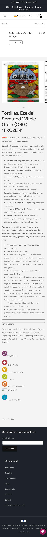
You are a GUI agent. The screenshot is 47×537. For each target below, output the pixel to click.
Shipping (8, 473)
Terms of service (28, 528)
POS (33, 525)
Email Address (8, 438)
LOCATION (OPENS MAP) (15, 505)
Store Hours (9, 467)
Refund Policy (10, 489)
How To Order (10, 478)
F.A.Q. (7, 483)
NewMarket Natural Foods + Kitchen (19, 525)
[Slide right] (28, 107)
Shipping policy (25, 532)
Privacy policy (40, 528)
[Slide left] (18, 107)
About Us (8, 494)
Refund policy (16, 528)
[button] (4, 15)
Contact (8, 500)
